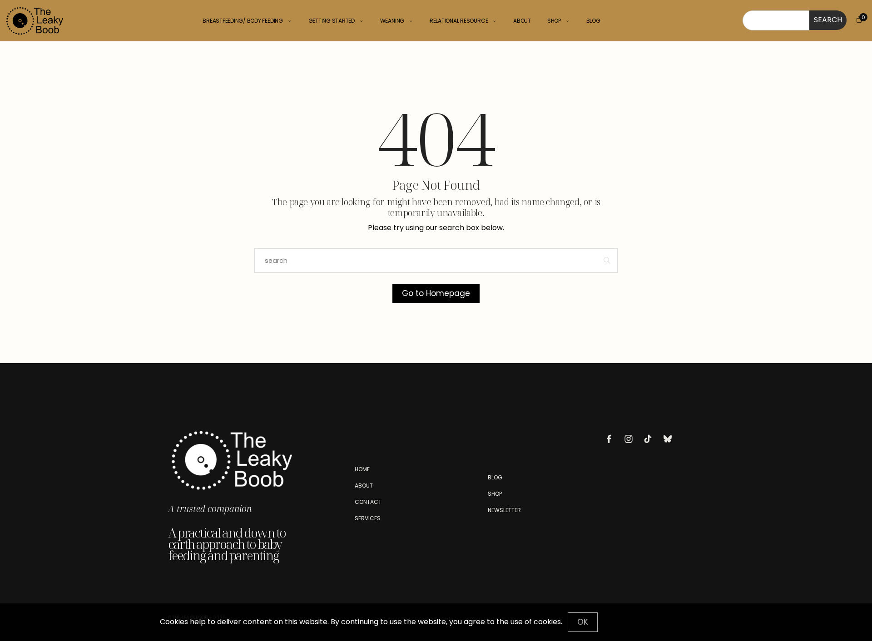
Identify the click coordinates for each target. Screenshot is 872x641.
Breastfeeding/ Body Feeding (243, 21)
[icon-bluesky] (670, 439)
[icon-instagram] (630, 439)
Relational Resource (459, 21)
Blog (593, 21)
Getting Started (331, 21)
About (522, 21)
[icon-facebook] (611, 439)
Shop (554, 21)
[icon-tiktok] (650, 439)
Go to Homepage (436, 293)
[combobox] (776, 20)
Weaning (392, 21)
